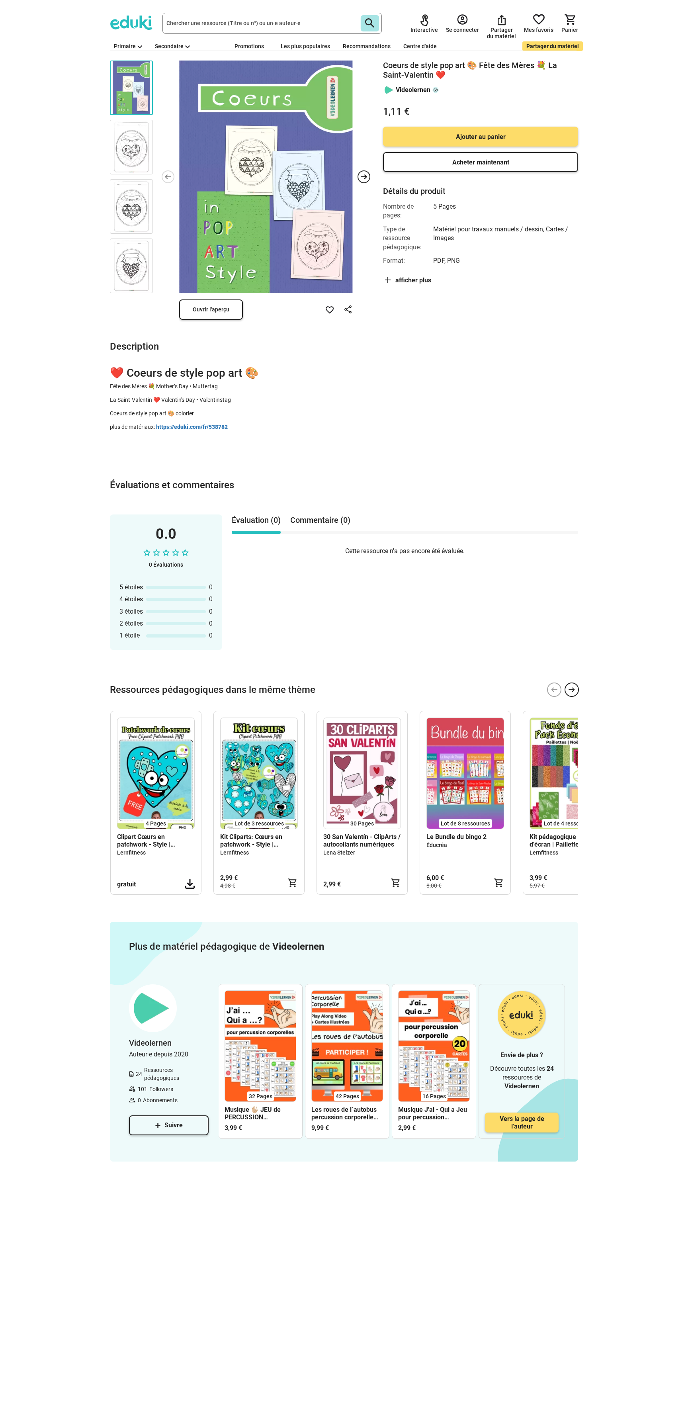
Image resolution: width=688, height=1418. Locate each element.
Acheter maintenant (480, 162)
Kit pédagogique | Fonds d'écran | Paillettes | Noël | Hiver (566, 840)
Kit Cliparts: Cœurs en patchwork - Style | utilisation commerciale (253, 840)
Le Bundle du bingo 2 (456, 837)
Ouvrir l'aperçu (211, 309)
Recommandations (367, 46)
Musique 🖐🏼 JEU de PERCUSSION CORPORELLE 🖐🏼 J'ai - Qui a (257, 1113)
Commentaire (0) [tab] (320, 520)
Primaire (125, 46)
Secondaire (169, 46)
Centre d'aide (420, 46)
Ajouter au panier (481, 137)
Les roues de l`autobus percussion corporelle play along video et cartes (344, 1113)
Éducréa (436, 845)
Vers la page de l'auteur (522, 1122)
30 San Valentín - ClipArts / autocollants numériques (362, 840)
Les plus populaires (305, 46)
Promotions (249, 46)
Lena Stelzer (339, 852)
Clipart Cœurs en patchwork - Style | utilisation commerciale (150, 840)
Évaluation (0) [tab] (256, 520)
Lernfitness (131, 852)
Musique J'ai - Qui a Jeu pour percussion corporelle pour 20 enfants (432, 1113)
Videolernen (413, 90)
